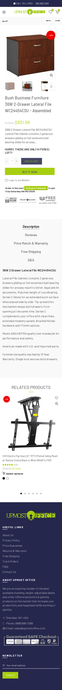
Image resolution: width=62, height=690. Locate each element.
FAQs (5, 566)
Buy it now (29, 172)
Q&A (31, 260)
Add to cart (32, 161)
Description (31, 226)
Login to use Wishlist (19, 180)
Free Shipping (31, 252)
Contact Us (9, 571)
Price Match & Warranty (31, 243)
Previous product (49, 21)
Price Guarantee (12, 545)
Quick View (57, 404)
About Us (7, 535)
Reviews (31, 235)
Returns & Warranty (14, 550)
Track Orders (10, 561)
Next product (57, 21)
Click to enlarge (51, 75)
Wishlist (52, 10)
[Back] (5, 21)
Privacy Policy (11, 540)
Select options (14, 473)
